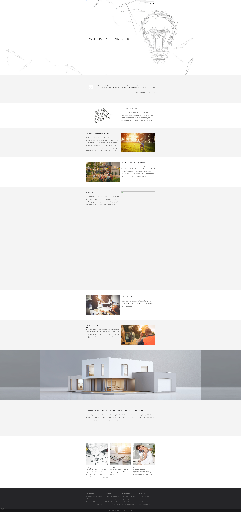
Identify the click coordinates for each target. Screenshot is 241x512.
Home (118, 510)
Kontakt (121, 510)
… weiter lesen (105, 477)
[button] (3, 509)
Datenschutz (130, 510)
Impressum (125, 510)
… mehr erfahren (99, 504)
